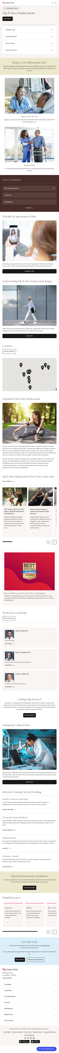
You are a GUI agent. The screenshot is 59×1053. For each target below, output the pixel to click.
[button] (24, 374)
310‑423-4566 (45, 945)
